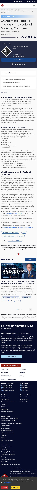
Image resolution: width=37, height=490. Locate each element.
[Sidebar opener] (34, 5)
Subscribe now (11, 356)
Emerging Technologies (8, 452)
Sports (21, 236)
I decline (4, 487)
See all (30, 259)
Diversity (3, 404)
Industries (4, 372)
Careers (22, 372)
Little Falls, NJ (24, 399)
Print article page (19, 64)
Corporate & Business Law (10, 298)
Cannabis (4, 449)
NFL (24, 232)
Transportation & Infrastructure (10, 464)
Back (5, 92)
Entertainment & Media (15, 241)
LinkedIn (24, 385)
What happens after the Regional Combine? (16, 86)
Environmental (5, 428)
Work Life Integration (7, 412)
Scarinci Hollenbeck (8, 236)
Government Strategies (8, 459)
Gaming (3, 457)
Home (3, 9)
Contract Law (26, 298)
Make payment (31, 1)
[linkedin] (29, 37)
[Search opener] (29, 5)
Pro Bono (3, 407)
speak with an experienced (14, 213)
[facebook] (23, 37)
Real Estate (4, 462)
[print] (32, 37)
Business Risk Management (11, 301)
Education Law (5, 425)
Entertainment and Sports (10, 232)
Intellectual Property (7, 430)
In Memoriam (5, 409)
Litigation (3, 435)
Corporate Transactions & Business (11, 423)
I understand (15, 487)
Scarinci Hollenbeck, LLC (13, 32)
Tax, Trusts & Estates (7, 440)
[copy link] (35, 37)
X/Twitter (25, 390)
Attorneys (4, 369)
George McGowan (11, 294)
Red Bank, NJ (23, 402)
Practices (22, 369)
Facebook (25, 388)
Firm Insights (16, 9)
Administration (5, 399)
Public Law (4, 438)
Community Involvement (8, 402)
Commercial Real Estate (8, 421)
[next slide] (34, 309)
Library (8, 9)
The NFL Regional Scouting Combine (14, 79)
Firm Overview (6, 376)
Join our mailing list (19, 1)
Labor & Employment (7, 433)
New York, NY (23, 397)
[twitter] (26, 37)
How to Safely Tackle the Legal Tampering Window (17, 227)
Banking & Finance (6, 447)
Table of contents (10, 73)
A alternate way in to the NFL (11, 82)
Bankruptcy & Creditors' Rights (10, 418)
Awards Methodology (8, 379)
